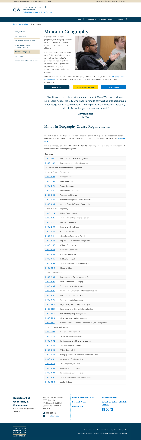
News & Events (100, 1)
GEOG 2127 (50, 222)
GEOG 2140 (50, 232)
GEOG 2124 (50, 213)
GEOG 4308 (50, 309)
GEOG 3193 (50, 373)
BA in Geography (21, 36)
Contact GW (82, 433)
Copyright (105, 433)
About (80, 19)
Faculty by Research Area (38, 1)
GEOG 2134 (50, 181)
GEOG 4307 (50, 304)
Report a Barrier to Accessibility (118, 433)
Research (111, 19)
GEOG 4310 (50, 318)
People (120, 19)
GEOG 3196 (50, 300)
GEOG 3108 (50, 195)
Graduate (102, 19)
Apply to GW (56, 87)
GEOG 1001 (50, 159)
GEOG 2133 (50, 227)
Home (15, 24)
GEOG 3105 (50, 286)
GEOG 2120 (50, 336)
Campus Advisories (89, 430)
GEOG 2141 (50, 236)
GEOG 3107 (50, 295)
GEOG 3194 (50, 204)
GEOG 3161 (50, 359)
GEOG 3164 (50, 364)
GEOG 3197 (50, 377)
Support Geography (112, 1)
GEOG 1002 (50, 163)
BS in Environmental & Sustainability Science (23, 46)
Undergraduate (90, 19)
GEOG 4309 (50, 314)
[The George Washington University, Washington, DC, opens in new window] (19, 432)
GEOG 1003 (50, 332)
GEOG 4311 (50, 323)
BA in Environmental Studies (25, 41)
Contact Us (123, 1)
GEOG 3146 (50, 259)
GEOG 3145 (50, 254)
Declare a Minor (113, 87)
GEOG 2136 (50, 186)
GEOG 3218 (50, 382)
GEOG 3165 (50, 368)
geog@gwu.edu (52, 416)
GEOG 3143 (50, 350)
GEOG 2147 (50, 245)
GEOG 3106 (50, 291)
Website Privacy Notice (120, 430)
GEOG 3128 (50, 200)
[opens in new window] (103, 411)
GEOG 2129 (50, 177)
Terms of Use (98, 433)
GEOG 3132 (50, 341)
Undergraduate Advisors (21, 1)
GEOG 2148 (50, 250)
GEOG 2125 (50, 218)
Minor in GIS (19, 56)
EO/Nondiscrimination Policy (104, 430)
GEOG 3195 (50, 263)
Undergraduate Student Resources (27, 61)
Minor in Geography (22, 52)
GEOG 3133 (50, 346)
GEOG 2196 (50, 282)
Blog (49, 1)
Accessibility (90, 433)
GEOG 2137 (50, 191)
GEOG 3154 (50, 355)
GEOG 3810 (50, 268)
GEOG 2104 (50, 277)
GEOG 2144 (50, 241)
